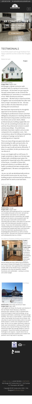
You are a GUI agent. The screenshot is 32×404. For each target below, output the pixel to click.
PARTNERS (26, 381)
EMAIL (4, 381)
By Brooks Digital (19, 390)
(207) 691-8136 (6, 1)
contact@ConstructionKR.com (21, 1)
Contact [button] (16, 33)
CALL (9, 381)
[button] (16, 5)
